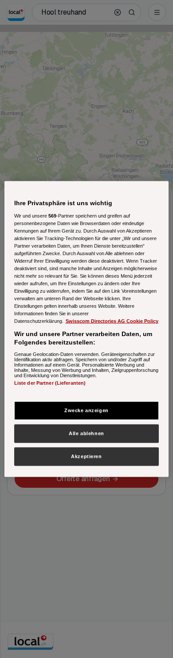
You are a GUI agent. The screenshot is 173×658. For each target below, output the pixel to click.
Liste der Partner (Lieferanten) (50, 382)
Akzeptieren (86, 456)
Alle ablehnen (86, 433)
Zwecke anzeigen (86, 410)
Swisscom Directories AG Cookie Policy (112, 321)
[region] (86, 329)
